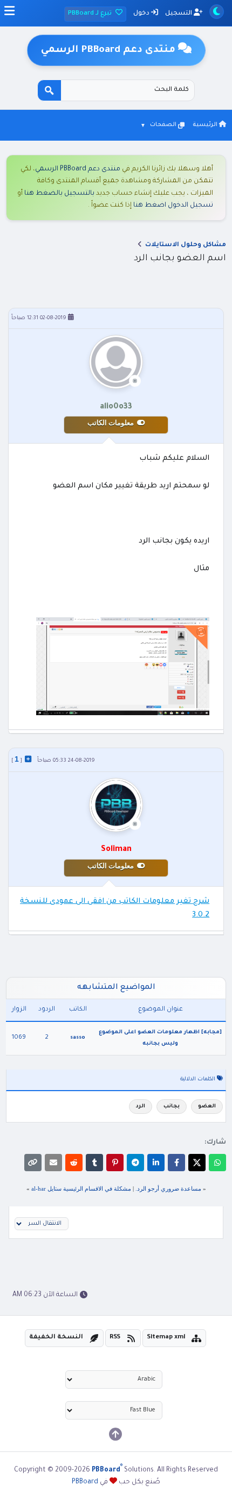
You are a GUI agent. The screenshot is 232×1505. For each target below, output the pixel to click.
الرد (140, 1107)
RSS (115, 1337)
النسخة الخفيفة (56, 1337)
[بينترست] (115, 1162)
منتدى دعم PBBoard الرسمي (77, 169)
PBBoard (85, 1482)
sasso (77, 1038)
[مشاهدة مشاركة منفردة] (28, 759)
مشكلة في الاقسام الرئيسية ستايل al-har (81, 1188)
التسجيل (179, 13)
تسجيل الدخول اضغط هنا (173, 205)
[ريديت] (74, 1162)
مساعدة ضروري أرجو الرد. (168, 1188)
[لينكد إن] (156, 1162)
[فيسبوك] (176, 1162)
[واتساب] (217, 1162)
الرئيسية (206, 125)
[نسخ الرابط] (33, 1162)
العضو (207, 1107)
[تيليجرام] (135, 1162)
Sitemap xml (166, 1337)
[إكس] (197, 1162)
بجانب (171, 1107)
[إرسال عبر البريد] (53, 1162)
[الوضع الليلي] (216, 11)
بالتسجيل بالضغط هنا (59, 193)
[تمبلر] (94, 1162)
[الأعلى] (115, 1434)
